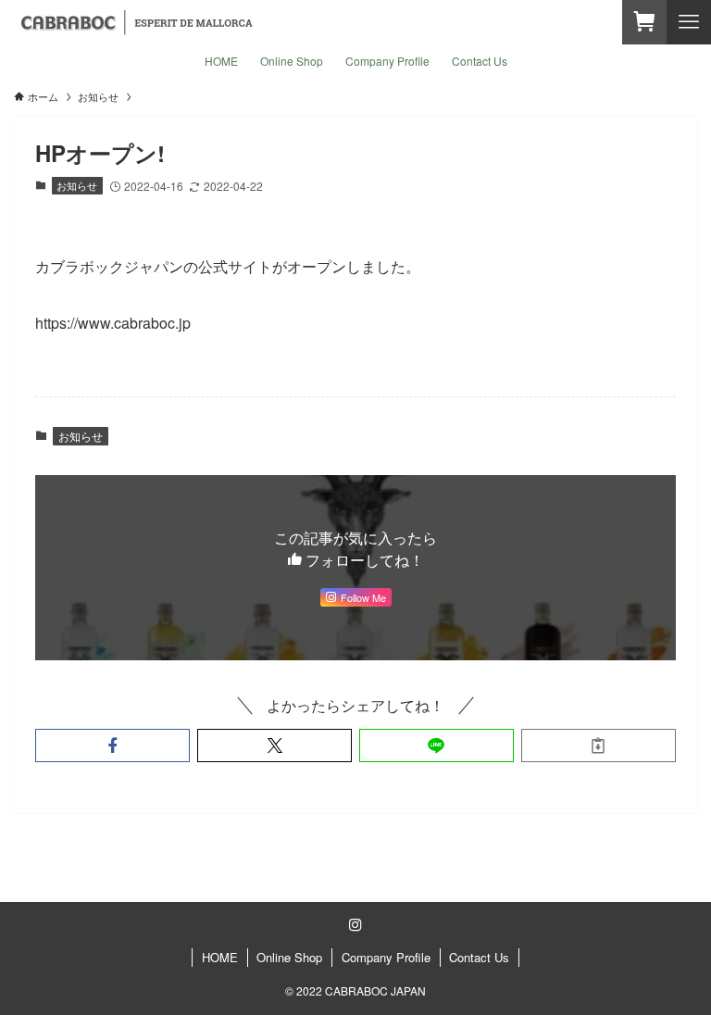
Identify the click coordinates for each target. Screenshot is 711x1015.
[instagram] (355, 925)
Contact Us (479, 957)
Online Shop (289, 957)
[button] (112, 745)
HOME (220, 957)
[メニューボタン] (689, 22)
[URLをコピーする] (598, 745)
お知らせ (76, 185)
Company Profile (386, 957)
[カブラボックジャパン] (136, 22)
